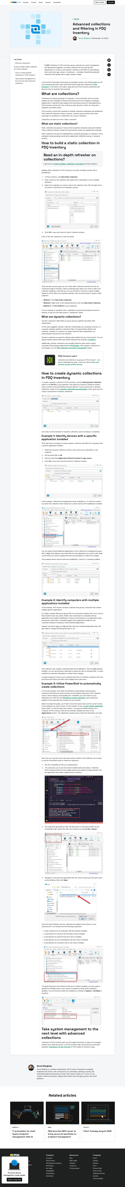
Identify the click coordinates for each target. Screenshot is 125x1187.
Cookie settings (98, 1178)
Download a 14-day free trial (59, 1047)
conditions (92, 340)
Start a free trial (14, 1180)
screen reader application (93, 706)
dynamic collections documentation (73, 389)
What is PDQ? (99, 2)
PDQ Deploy (75, 346)
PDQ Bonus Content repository (74, 698)
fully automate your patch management (72, 348)
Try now (111, 2)
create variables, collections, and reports (69, 164)
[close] (26, 1158)
